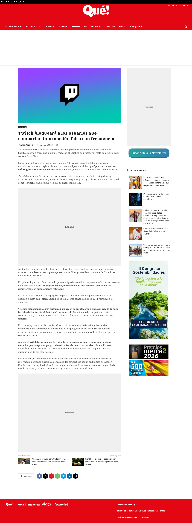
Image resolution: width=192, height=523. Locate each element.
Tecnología (22, 127)
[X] (180, 5)
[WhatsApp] (57, 476)
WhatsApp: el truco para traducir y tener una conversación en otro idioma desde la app (49, 462)
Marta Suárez (26, 145)
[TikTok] (176, 5)
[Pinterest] (51, 476)
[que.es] (96, 11)
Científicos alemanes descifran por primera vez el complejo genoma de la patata (101, 462)
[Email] (75, 476)
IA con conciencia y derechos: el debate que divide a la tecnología (156, 196)
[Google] (187, 5)
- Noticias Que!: (18, 2)
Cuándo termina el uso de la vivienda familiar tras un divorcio (155, 231)
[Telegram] (172, 5)
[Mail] (169, 5)
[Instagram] (165, 5)
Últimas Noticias (6, 2)
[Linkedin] (69, 476)
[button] (186, 26)
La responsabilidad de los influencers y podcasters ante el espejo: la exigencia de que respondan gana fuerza (156, 181)
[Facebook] (162, 5)
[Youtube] (183, 5)
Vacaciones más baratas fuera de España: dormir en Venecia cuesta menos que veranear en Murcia (157, 249)
